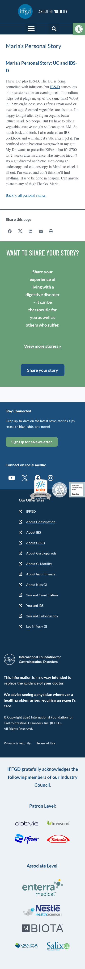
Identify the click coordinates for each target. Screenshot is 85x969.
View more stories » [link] (42, 346)
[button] (31, 28)
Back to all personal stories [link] (26, 195)
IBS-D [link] (55, 86)
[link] (79, 29)
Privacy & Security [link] (17, 743)
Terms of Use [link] (45, 743)
